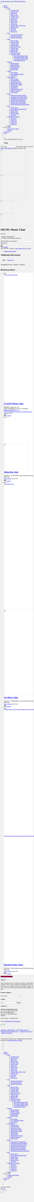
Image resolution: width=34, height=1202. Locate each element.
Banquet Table (14, 50)
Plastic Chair (14, 31)
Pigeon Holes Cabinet (16, 84)
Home (5, 5)
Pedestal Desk (14, 69)
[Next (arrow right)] (3, 1192)
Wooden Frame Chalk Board (18, 101)
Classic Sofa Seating (16, 36)
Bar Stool (13, 30)
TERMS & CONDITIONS (8, 1030)
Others (9, 126)
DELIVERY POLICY (22, 1030)
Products (6, 7)
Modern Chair (14, 15)
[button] (4, 247)
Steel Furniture (11, 77)
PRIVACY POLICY (7, 1033)
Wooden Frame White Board (18, 100)
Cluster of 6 (14, 122)
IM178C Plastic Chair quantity (9, 241)
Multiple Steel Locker (16, 83)
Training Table (14, 48)
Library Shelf (14, 92)
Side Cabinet (14, 75)
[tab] (18, 251)
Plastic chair (10, 260)
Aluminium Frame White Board (19, 97)
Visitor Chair (14, 24)
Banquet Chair (14, 27)
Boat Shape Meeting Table (21, 56)
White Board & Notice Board (18, 95)
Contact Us (7, 132)
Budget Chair (14, 21)
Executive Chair (15, 10)
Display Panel (14, 112)
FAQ (5, 133)
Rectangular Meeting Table (21, 57)
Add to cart (4, 243)
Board (8, 94)
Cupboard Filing (15, 80)
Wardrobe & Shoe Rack (17, 89)
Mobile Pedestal (15, 63)
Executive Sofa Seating (17, 34)
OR (2, 244)
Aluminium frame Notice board (19, 98)
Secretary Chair (15, 16)
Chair (8, 9)
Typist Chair (14, 22)
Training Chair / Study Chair (18, 25)
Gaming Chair (14, 18)
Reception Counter (15, 53)
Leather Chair (14, 12)
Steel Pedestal (14, 88)
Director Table (14, 40)
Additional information (10, 251)
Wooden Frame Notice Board (18, 103)
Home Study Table (15, 47)
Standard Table (14, 45)
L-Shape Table (14, 43)
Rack (8, 106)
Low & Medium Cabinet (17, 74)
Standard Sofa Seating (16, 37)
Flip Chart (13, 115)
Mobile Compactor (15, 91)
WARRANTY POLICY (26, 1031)
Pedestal (9, 62)
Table (8, 39)
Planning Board (15, 113)
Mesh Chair (14, 13)
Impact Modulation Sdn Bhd (14, 1040)
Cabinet (9, 71)
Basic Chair (14, 19)
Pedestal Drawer (15, 65)
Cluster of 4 (14, 121)
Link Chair (13, 28)
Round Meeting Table (19, 60)
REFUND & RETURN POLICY (9, 1031)
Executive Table (15, 42)
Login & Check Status (13, 129)
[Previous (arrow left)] (1, 1192)
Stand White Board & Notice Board (20, 104)
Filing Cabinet (14, 78)
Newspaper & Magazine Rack (18, 109)
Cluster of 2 (14, 119)
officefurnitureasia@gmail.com (12, 1021)
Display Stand (14, 110)
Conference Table (15, 54)
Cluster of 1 (14, 118)
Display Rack (14, 107)
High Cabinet (14, 72)
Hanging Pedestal (15, 66)
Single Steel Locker (16, 81)
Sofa (8, 33)
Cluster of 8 (14, 124)
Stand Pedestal (14, 68)
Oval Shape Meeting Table (21, 59)
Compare (9, 130)
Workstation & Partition (13, 116)
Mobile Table (14, 51)
